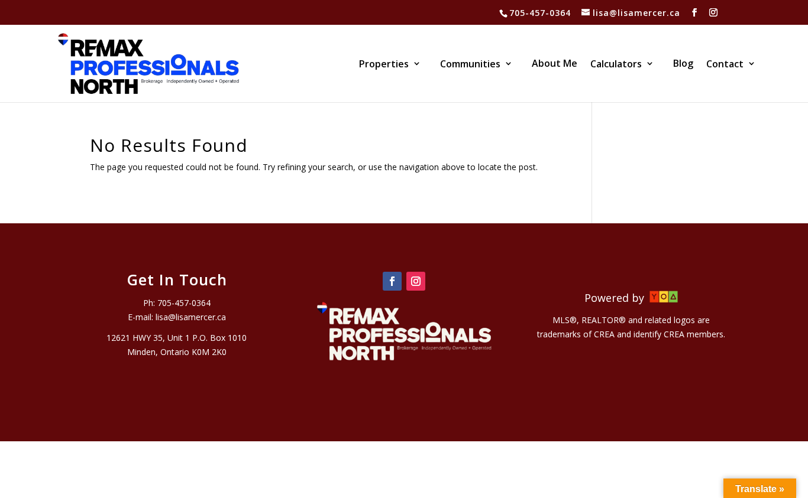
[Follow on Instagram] (415, 281)
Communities (470, 64)
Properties (384, 64)
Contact (725, 64)
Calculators (616, 64)
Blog (683, 64)
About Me (554, 64)
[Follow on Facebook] (392, 281)
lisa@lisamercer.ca (191, 317)
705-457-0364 (540, 12)
